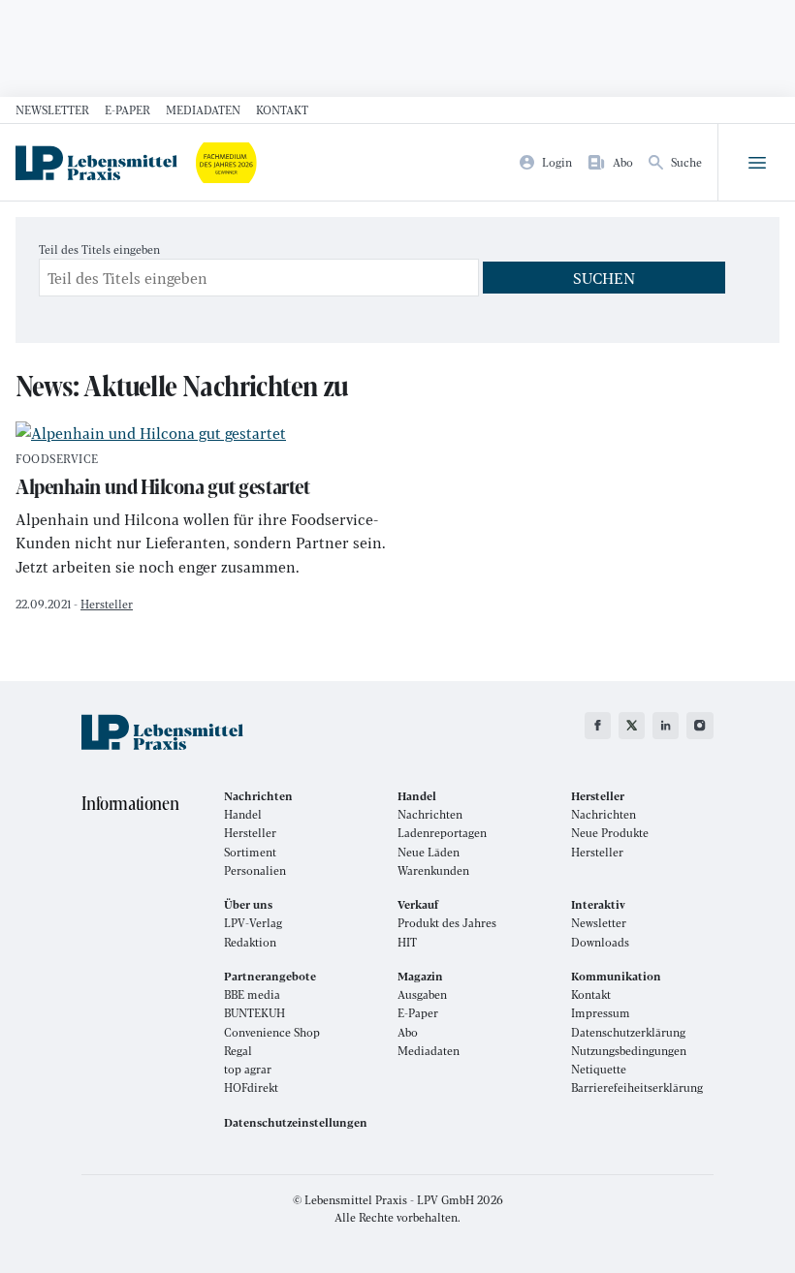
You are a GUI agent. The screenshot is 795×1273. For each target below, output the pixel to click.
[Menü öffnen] (756, 163)
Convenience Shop (272, 1032)
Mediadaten (203, 109)
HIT (407, 942)
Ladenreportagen (442, 832)
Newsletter (52, 109)
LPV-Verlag (253, 922)
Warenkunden (433, 870)
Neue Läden (429, 852)
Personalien (255, 870)
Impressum (600, 1013)
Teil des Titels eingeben (101, 249)
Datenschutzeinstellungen (295, 1122)
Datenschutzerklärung (628, 1032)
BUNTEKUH (254, 1013)
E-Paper (127, 109)
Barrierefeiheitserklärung (637, 1087)
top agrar (247, 1069)
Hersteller (106, 603)
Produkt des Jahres (447, 922)
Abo (408, 1032)
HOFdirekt (251, 1087)
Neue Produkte (610, 832)
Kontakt (282, 109)
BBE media (252, 994)
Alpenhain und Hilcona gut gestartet (162, 477)
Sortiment (250, 852)
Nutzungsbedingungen (628, 1050)
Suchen (604, 277)
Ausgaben (422, 994)
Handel (243, 814)
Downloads (600, 942)
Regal (238, 1050)
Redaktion (250, 942)
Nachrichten (430, 814)
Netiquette (598, 1069)
